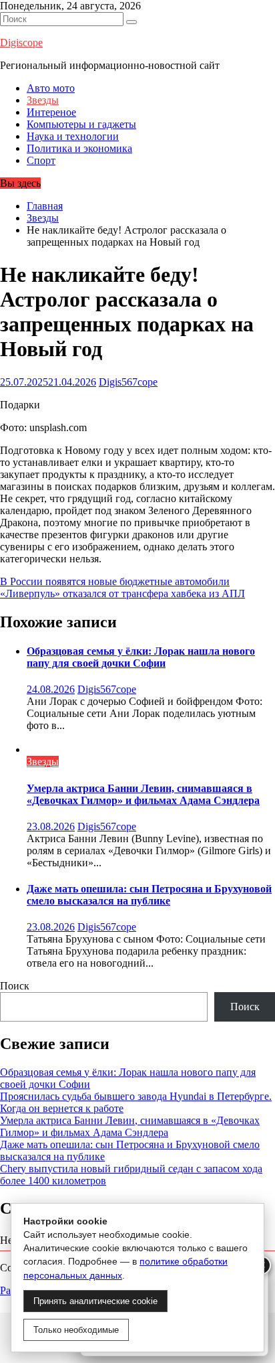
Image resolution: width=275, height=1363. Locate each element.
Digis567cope (128, 382)
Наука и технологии (73, 136)
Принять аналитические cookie (95, 1301)
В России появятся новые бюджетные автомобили (115, 581)
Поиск (14, 985)
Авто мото (51, 88)
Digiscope (21, 42)
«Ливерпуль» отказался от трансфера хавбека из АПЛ (122, 593)
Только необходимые (76, 1330)
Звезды (43, 100)
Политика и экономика (79, 148)
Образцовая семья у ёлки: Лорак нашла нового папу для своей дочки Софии (141, 657)
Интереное (51, 112)
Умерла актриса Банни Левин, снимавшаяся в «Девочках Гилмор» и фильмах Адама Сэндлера (143, 794)
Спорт (41, 160)
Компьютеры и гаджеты (81, 124)
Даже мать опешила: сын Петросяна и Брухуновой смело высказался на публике (149, 894)
